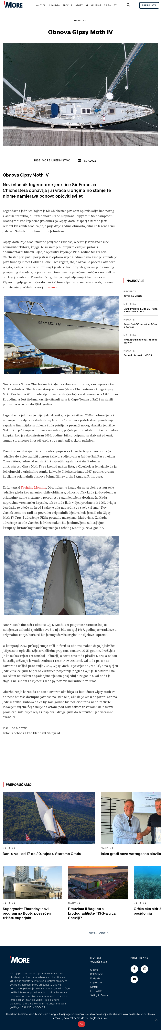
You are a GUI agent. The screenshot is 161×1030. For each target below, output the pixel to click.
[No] (156, 1020)
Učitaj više (96, 933)
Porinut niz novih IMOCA (137, 355)
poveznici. (51, 287)
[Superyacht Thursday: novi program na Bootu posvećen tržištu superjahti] (32, 882)
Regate (129, 319)
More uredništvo (56, 160)
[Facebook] (134, 969)
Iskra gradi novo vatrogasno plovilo (131, 853)
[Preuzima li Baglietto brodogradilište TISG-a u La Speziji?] (98, 882)
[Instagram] (144, 969)
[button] (128, 5)
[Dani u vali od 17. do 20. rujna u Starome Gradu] (49, 818)
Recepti (129, 291)
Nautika (80, 20)
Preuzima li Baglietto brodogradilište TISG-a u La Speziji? (92, 913)
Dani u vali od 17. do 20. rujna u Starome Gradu (42, 853)
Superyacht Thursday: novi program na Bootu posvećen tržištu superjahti (27, 913)
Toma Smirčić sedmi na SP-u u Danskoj (140, 326)
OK (81, 1024)
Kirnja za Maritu (132, 296)
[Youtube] (134, 979)
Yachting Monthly (33, 488)
